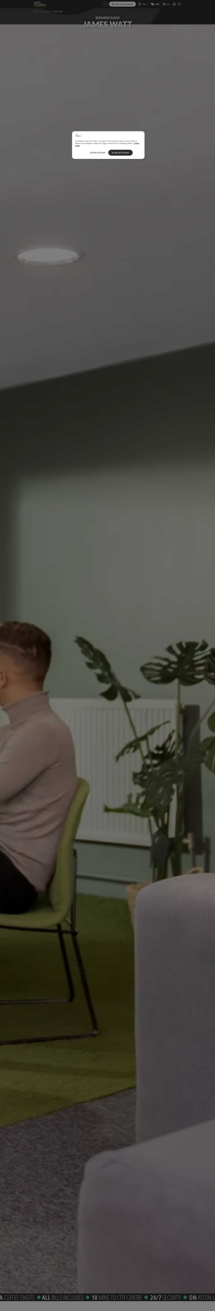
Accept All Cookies (120, 152)
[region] (108, 145)
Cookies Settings (97, 152)
